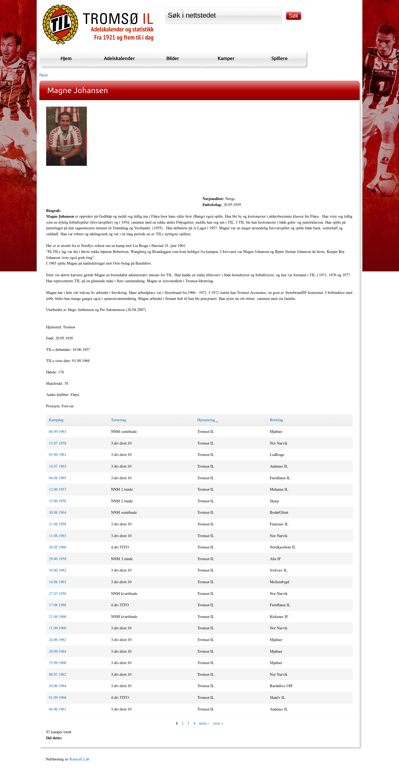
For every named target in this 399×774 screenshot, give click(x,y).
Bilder (172, 58)
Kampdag (56, 419)
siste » (218, 723)
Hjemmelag (206, 419)
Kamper (226, 58)
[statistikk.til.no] (98, 44)
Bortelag (276, 419)
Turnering (118, 419)
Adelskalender (119, 58)
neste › (204, 723)
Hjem (66, 58)
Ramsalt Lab (79, 759)
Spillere (279, 58)
